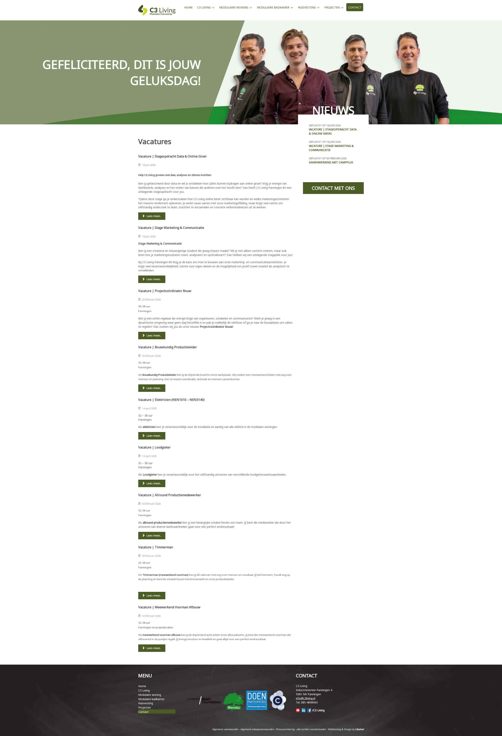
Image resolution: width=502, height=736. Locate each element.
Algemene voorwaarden (225, 729)
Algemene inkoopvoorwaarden (257, 729)
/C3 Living (318, 710)
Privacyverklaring (285, 729)
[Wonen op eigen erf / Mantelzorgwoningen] (184, 15)
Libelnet (359, 729)
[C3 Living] (157, 10)
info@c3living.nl (305, 698)
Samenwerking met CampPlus (331, 162)
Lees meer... (153, 216)
